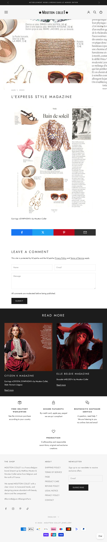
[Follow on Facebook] (5, 508)
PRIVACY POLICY (52, 495)
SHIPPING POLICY (53, 467)
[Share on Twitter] (42, 232)
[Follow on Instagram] (13, 508)
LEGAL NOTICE (51, 490)
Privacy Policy (60, 258)
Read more (9, 390)
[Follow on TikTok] (27, 508)
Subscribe (78, 487)
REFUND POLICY (52, 486)
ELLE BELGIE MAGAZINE (73, 373)
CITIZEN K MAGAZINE (19, 375)
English (52, 517)
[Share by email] (85, 232)
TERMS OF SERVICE (53, 472)
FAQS (47, 476)
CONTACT (49, 500)
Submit (19, 301)
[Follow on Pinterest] (20, 508)
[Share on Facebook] (21, 232)
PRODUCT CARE (52, 481)
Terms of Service (77, 258)
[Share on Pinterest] (64, 232)
